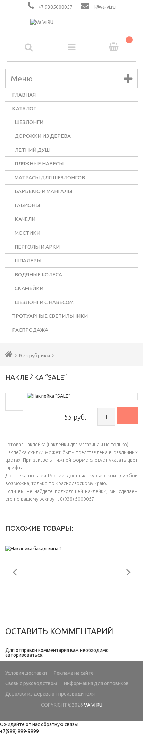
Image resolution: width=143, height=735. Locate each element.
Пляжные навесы (39, 164)
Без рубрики (34, 355)
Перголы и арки (37, 247)
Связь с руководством (31, 683)
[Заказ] (127, 415)
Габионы (27, 205)
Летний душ (32, 150)
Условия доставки (26, 673)
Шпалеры (28, 260)
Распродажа (30, 330)
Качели (25, 219)
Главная (24, 95)
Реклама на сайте (74, 673)
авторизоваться (23, 655)
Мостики (27, 233)
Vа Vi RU (93, 705)
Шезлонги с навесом (44, 302)
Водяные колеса (38, 274)
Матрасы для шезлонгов (50, 177)
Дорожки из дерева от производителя (50, 694)
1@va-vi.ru (104, 7)
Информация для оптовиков (96, 683)
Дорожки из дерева (43, 136)
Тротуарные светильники (50, 316)
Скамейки (29, 288)
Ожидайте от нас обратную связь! (39, 724)
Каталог (24, 108)
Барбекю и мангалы (43, 191)
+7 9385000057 (55, 7)
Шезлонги (29, 122)
